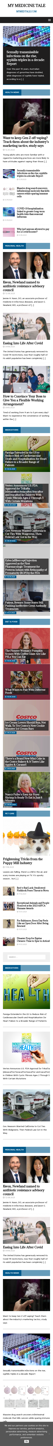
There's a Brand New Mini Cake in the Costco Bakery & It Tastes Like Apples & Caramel (25, 761)
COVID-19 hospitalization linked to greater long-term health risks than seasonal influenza (31, 212)
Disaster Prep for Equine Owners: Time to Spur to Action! (33, 939)
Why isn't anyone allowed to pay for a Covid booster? (33, 230)
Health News (12, 92)
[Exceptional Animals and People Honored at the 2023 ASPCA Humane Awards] (9, 908)
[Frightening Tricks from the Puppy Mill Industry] (26, 854)
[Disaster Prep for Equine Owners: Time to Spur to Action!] (9, 944)
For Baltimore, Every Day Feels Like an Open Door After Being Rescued (32, 923)
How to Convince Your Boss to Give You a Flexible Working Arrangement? (24, 400)
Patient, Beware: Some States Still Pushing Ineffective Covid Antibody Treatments (25, 606)
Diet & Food (11, 621)
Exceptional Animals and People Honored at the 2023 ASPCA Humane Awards (33, 906)
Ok (26, 1441)
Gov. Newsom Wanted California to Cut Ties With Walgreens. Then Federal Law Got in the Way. (25, 534)
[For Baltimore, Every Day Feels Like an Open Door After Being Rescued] (9, 926)
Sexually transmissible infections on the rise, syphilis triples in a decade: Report (32, 173)
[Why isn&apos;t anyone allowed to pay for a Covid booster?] (9, 235)
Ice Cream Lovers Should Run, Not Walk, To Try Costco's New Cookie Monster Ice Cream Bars (25, 725)
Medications (11, 429)
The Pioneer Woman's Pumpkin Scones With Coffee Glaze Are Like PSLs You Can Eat (25, 654)
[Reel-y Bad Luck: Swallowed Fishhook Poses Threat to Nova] (9, 893)
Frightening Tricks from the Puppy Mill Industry (23, 861)
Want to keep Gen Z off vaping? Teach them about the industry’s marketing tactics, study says (26, 142)
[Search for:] (26, 957)
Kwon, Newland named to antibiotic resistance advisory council (23, 286)
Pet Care (9, 813)
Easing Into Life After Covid (23, 343)
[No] (49, 1433)
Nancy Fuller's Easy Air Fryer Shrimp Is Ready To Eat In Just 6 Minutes (23, 797)
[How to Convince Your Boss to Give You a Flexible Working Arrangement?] (26, 391)
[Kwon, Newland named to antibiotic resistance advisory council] (26, 277)
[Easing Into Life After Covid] (26, 338)
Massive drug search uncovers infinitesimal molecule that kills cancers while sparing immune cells (33, 192)
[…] (22, 79)
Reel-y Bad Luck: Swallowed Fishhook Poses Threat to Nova (33, 889)
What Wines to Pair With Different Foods (25, 691)
